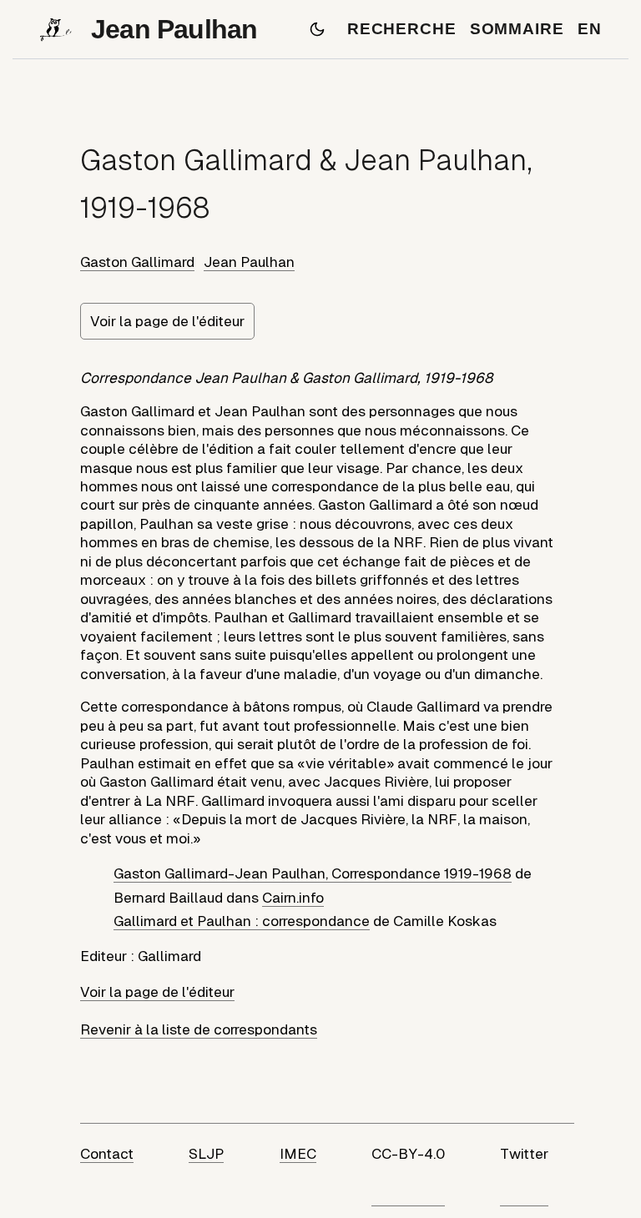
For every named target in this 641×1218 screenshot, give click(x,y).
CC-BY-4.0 (408, 1153)
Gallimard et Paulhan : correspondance (242, 921)
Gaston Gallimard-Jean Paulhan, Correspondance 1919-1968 (313, 873)
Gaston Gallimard (137, 262)
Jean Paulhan (249, 262)
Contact (107, 1153)
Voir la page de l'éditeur (167, 321)
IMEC (298, 1153)
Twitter (524, 1153)
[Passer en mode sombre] (317, 29)
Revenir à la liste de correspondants (198, 1029)
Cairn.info (293, 897)
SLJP (206, 1153)
